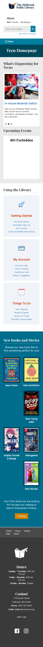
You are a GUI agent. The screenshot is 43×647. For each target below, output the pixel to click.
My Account (21, 259)
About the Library (21, 222)
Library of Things (21, 316)
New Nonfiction (31, 385)
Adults (27, 531)
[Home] (21, 6)
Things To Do (21, 303)
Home (9, 531)
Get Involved (21, 228)
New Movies (31, 488)
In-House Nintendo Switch (21, 103)
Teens (16, 534)
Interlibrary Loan (21, 272)
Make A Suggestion (21, 275)
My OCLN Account (27, 34)
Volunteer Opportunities (21, 319)
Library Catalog (21, 269)
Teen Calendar (21, 309)
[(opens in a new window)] (17, 631)
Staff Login (21, 617)
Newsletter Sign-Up (21, 225)
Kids (8, 534)
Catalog (21, 516)
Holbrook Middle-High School (21, 231)
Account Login (21, 265)
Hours (10, 18)
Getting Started (21, 215)
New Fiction (11, 385)
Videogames (31, 455)
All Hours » (26, 22)
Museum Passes (21, 312)
